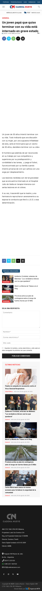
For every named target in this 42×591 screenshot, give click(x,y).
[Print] (23, 39)
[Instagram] (8, 574)
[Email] (18, 39)
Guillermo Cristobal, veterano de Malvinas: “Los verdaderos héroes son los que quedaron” (26, 278)
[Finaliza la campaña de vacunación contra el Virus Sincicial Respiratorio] (21, 377)
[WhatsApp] (13, 39)
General (5, 18)
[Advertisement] (21, 65)
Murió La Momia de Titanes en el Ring (18, 439)
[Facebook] (4, 39)
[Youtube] (17, 574)
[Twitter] (9, 39)
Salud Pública (9, 391)
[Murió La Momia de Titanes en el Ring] (7, 289)
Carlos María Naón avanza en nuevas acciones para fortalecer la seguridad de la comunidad (20, 490)
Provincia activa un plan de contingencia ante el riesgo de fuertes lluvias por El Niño (25, 298)
